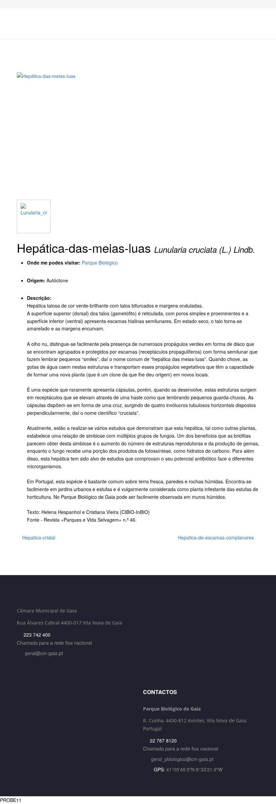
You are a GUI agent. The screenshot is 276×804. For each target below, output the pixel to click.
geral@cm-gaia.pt (44, 653)
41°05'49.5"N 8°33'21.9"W (194, 769)
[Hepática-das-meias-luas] (138, 136)
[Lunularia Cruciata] (33, 216)
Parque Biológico (100, 262)
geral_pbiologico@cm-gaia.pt (182, 759)
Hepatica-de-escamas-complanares (216, 537)
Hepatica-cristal (38, 537)
